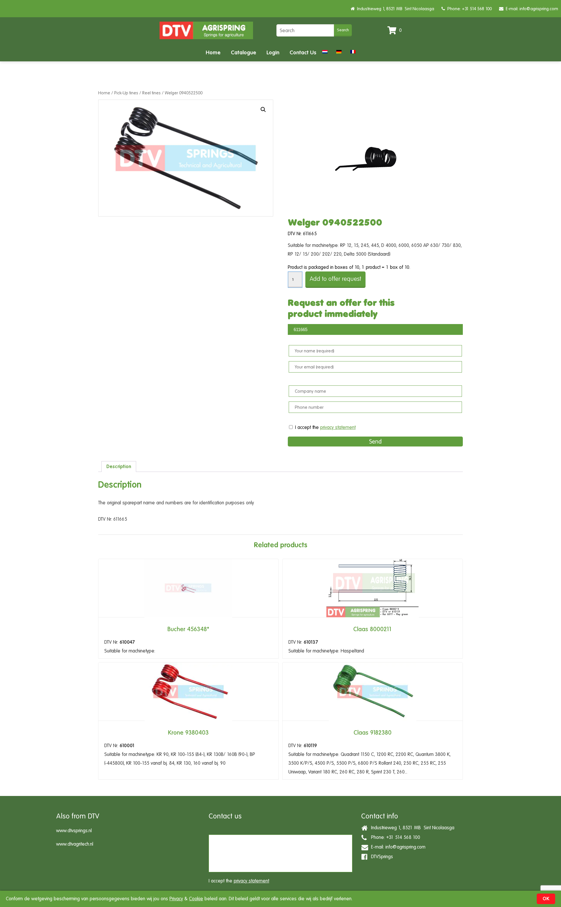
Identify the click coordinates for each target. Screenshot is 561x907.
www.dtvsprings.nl (74, 830)
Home (213, 52)
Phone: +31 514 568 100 (468, 8)
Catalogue (243, 52)
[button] (263, 109)
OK (546, 898)
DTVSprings (380, 856)
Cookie (196, 898)
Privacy (176, 898)
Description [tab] (118, 466)
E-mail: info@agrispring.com (530, 8)
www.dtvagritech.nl (74, 844)
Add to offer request (335, 279)
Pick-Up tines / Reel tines (137, 92)
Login (272, 52)
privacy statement (338, 427)
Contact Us (303, 52)
